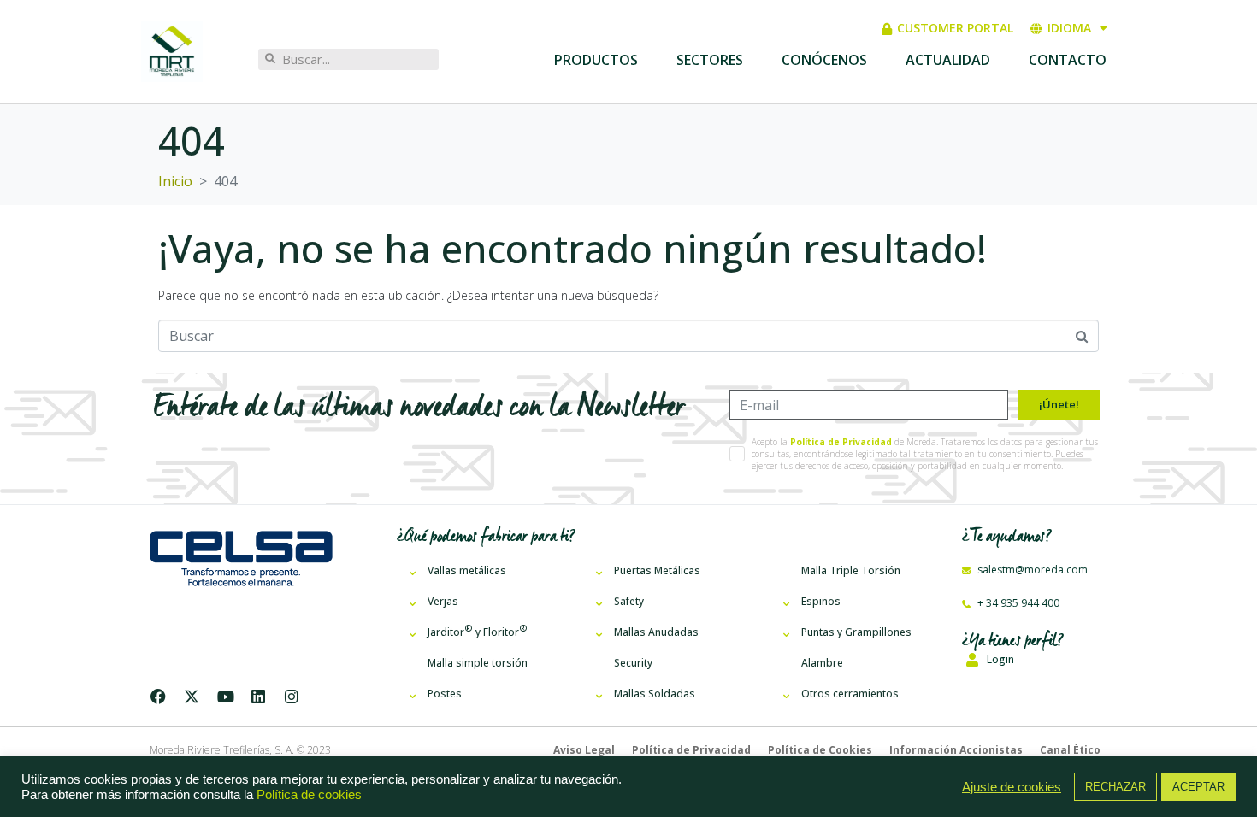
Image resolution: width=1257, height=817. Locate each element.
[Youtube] (225, 696)
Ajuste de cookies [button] (1011, 787)
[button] (1031, 659)
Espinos (821, 601)
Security (633, 662)
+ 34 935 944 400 (1017, 603)
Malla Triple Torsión (850, 570)
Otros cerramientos (850, 693)
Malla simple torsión (478, 662)
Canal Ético (1070, 750)
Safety (629, 601)
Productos (596, 59)
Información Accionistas (956, 750)
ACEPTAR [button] (1198, 786)
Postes (445, 693)
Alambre (822, 662)
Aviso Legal (584, 750)
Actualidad (948, 59)
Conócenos (824, 59)
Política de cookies (309, 795)
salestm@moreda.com (1031, 569)
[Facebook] (162, 696)
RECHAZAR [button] (1115, 786)
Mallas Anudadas (656, 632)
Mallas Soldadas (654, 693)
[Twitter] (191, 696)
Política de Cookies (820, 750)
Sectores (709, 59)
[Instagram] (291, 696)
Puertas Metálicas (657, 570)
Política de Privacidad (841, 442)
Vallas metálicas (467, 570)
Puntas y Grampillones (856, 632)
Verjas (443, 601)
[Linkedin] (258, 696)
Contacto (1068, 59)
